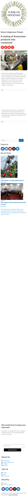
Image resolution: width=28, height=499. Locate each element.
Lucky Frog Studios (13, 494)
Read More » (4, 182)
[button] (2, 47)
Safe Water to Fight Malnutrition (12, 180)
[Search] (21, 140)
